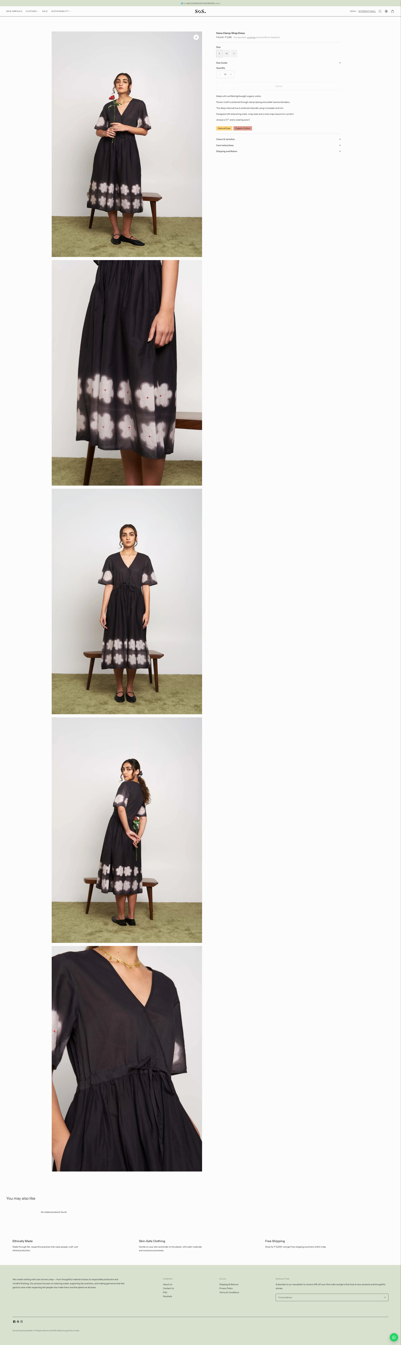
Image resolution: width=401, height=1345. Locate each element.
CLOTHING (31, 11)
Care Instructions (225, 145)
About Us (167, 1284)
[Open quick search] (380, 11)
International (367, 11)
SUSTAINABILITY (60, 11)
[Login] (386, 11)
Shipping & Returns (228, 1284)
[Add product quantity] (231, 74)
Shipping (251, 37)
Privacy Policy (226, 1288)
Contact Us (168, 1288)
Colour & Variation (225, 139)
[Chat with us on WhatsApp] (394, 1337)
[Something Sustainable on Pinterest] (18, 1322)
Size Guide (221, 62)
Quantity (220, 67)
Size (218, 47)
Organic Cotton (242, 128)
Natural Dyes (224, 128)
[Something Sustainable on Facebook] (14, 1322)
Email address (285, 1294)
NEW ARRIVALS (14, 11)
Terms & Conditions (229, 1292)
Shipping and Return (226, 151)
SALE (45, 11)
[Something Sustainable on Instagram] (21, 1322)
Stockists (167, 1296)
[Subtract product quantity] (219, 74)
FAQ (165, 1292)
